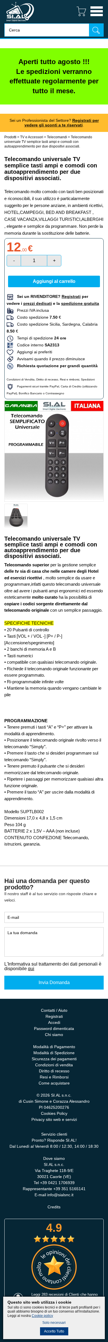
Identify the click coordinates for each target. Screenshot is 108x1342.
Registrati (54, 1016)
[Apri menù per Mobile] (97, 16)
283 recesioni (52, 1294)
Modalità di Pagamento (54, 1046)
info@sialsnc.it (60, 1194)
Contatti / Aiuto (54, 1010)
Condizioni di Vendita (21, 379)
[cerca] (96, 29)
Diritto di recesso (47, 379)
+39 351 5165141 (69, 1188)
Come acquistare (54, 1083)
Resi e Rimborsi (54, 1077)
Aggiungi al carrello (54, 281)
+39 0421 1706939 (57, 1182)
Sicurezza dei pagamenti (54, 1059)
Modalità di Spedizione (54, 1052)
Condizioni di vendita (54, 1065)
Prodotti (10, 137)
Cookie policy (42, 1316)
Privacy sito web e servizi (54, 1119)
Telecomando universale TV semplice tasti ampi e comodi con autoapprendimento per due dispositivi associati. (48, 141)
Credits (54, 1207)
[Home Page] (20, 21)
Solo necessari (54, 1323)
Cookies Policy (54, 1113)
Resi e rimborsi (69, 379)
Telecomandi (57, 137)
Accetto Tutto (54, 1331)
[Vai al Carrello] (79, 16)
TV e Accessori (31, 137)
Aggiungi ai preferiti (33, 352)
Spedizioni (88, 379)
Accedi (54, 1022)
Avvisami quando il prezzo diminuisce (49, 359)
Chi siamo (54, 1034)
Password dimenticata (54, 1028)
